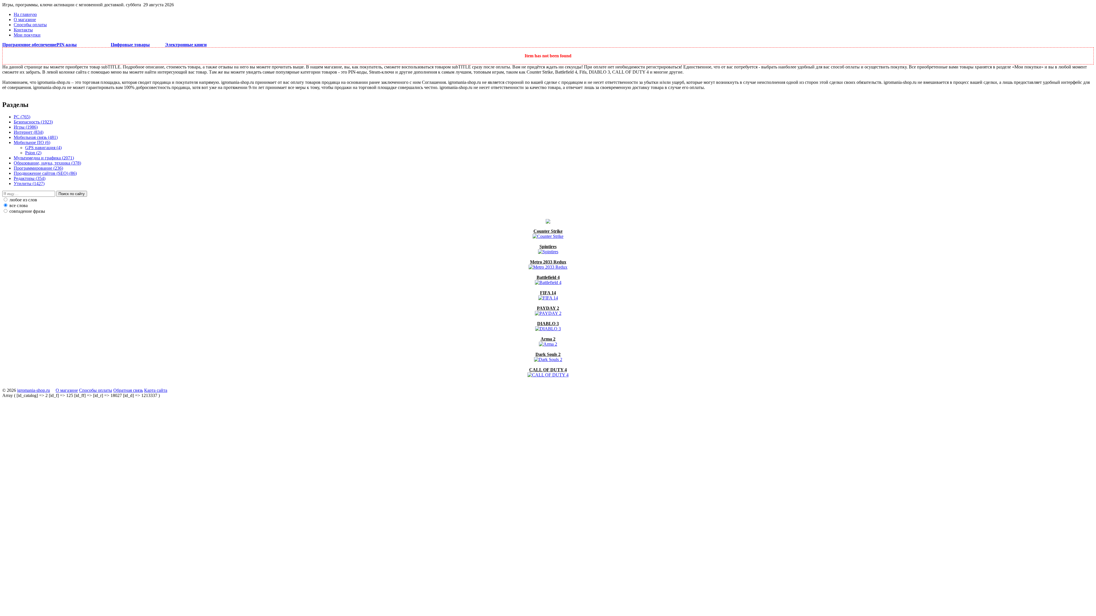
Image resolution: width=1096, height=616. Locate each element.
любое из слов (22, 199)
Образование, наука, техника (47, 163)
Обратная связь (128, 390)
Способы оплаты (30, 24)
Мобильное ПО (32, 142)
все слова (18, 205)
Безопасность (33, 121)
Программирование (38, 168)
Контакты (23, 29)
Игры (26, 127)
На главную (25, 14)
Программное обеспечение (29, 44)
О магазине (25, 19)
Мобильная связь (36, 137)
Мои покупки (27, 35)
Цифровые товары (130, 44)
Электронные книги (186, 44)
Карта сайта (155, 390)
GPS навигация (43, 147)
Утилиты (29, 183)
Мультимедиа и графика (44, 157)
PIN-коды (67, 44)
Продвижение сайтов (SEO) (45, 173)
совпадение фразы (26, 211)
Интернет (28, 132)
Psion (33, 152)
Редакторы (29, 178)
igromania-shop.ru (33, 390)
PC (22, 116)
